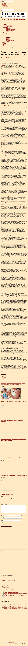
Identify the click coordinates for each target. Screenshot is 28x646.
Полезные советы (10, 40)
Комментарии (6, 587)
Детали (4, 4)
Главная (4, 3)
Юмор (4, 45)
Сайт (2, 520)
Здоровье (5, 23)
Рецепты (5, 42)
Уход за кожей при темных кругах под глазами (13, 383)
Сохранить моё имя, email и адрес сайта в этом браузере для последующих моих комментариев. (14, 523)
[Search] (1, 1)
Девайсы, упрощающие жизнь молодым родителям (14, 607)
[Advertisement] (14, 627)
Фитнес (4, 43)
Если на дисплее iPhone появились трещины (13, 610)
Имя (2, 515)
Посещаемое (6, 585)
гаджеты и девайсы (7, 380)
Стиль (4, 32)
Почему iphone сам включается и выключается (14, 475)
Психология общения (10, 29)
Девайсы (8, 37)
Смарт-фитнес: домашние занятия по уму (11, 384)
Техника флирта (9, 26)
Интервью (8, 28)
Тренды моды (9, 34)
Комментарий (4, 504)
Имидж (7, 38)
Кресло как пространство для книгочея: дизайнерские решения (12, 493)
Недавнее (5, 586)
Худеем (4, 44)
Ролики (7, 41)
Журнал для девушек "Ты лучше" (8, 643)
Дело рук (5, 24)
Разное (4, 36)
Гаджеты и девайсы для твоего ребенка (11, 458)
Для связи (5, 5)
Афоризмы (5, 21)
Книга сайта (5, 7)
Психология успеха (10, 30)
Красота (8, 39)
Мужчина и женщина (8, 25)
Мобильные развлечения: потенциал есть (12, 606)
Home (2, 47)
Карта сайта (5, 6)
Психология (5, 27)
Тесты (7, 31)
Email (2, 517)
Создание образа (9, 33)
